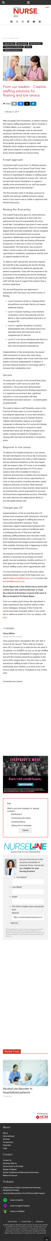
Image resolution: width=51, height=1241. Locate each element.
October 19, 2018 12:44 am (12, 637)
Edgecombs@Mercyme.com (21, 578)
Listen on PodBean (17, 1211)
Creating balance (18, 822)
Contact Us (7, 1160)
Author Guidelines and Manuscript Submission (21, 1172)
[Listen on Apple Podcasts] (6, 1206)
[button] (3, 2)
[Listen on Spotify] (6, 1200)
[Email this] (14, 104)
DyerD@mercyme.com (14, 581)
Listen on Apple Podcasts (20, 1206)
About (5, 1133)
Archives (6, 1139)
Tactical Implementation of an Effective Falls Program (24, 1193)
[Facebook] (11, 22)
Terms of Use (12, 1221)
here (5, 617)
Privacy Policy (26, 1221)
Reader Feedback (10, 1169)
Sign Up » (15, 923)
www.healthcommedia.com (36, 1121)
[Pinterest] (40, 22)
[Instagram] (23, 22)
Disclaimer (39, 1221)
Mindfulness (16, 814)
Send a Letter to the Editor (13, 1166)
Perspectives (8, 1142)
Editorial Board (8, 1136)
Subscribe (7, 1145)
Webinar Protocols (10, 1175)
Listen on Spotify (16, 1200)
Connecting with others (21, 818)
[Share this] (21, 104)
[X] (17, 22)
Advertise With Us (10, 1163)
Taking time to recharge (21, 825)
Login (47, 7)
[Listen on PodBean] (6, 1211)
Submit (26, 830)
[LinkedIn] (28, 22)
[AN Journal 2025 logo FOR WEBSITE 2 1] (25, 13)
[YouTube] (34, 22)
